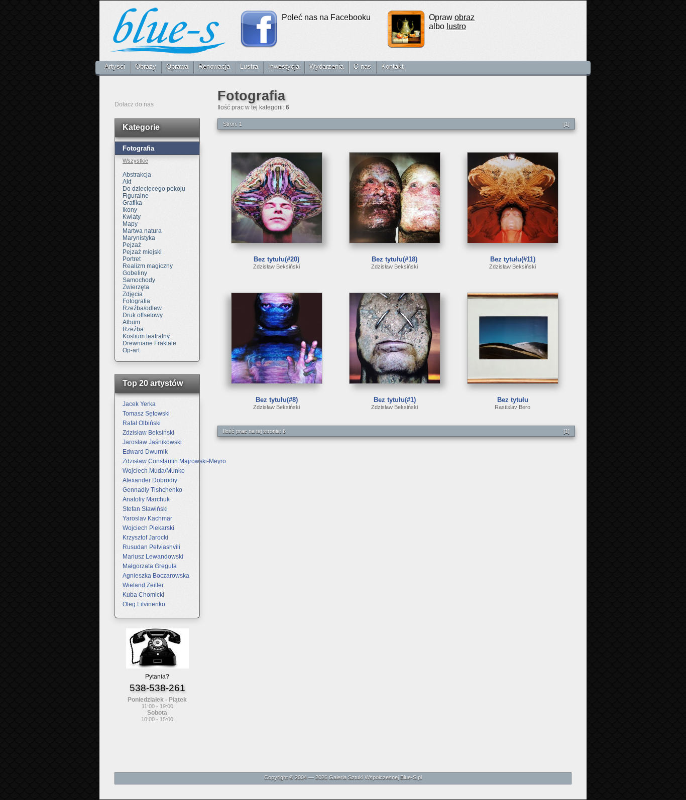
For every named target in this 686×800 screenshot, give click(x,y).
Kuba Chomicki (143, 594)
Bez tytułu (512, 400)
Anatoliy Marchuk (146, 499)
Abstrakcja (137, 174)
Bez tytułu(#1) (395, 400)
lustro (456, 26)
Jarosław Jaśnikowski (152, 442)
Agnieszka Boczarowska (156, 575)
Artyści (114, 66)
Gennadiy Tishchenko (152, 489)
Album (131, 322)
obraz (464, 17)
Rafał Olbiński (142, 423)
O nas (362, 66)
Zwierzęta (136, 287)
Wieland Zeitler (143, 585)
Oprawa (177, 66)
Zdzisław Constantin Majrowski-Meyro (174, 461)
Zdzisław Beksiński (276, 266)
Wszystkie (135, 161)
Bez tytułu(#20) (276, 259)
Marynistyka (139, 237)
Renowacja (214, 66)
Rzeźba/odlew (142, 308)
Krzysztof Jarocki (145, 537)
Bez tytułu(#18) (394, 259)
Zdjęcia (133, 294)
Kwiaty (132, 216)
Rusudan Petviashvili (151, 547)
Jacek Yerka (139, 404)
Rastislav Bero (512, 407)
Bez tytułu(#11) (512, 259)
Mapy (130, 223)
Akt (127, 181)
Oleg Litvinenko (144, 604)
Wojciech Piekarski (148, 527)
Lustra (249, 66)
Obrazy (145, 66)
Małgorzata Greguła (150, 566)
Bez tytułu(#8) (277, 400)
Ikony (130, 209)
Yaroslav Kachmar (147, 518)
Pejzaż (132, 244)
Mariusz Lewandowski (153, 556)
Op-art (131, 350)
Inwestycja (283, 66)
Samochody (139, 280)
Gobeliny (135, 273)
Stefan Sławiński (145, 508)
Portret (132, 258)
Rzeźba (133, 329)
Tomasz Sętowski (146, 413)
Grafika (132, 202)
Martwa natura (142, 230)
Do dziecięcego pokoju (154, 188)
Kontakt (392, 66)
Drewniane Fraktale (149, 343)
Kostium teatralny (146, 336)
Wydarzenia (326, 66)
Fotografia (136, 301)
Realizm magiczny (148, 266)
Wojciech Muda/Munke (154, 470)
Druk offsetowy (143, 315)
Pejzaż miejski (142, 251)
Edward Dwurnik (145, 451)
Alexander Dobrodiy (150, 480)
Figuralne (136, 195)
